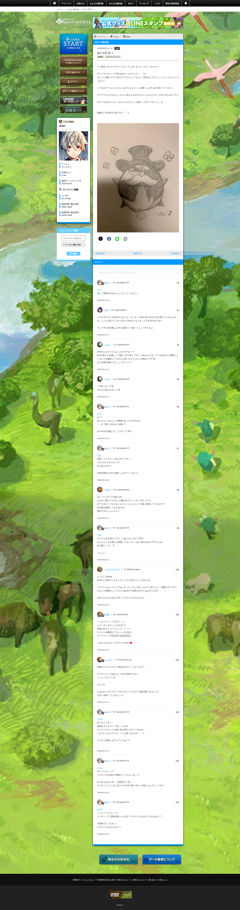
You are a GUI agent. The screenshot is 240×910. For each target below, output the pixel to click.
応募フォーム (163, 879)
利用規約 (75, 879)
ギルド (131, 3)
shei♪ (107, 282)
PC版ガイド (73, 72)
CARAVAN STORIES (120, 894)
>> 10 (99, 719)
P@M (107, 614)
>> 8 (99, 534)
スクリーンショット (113, 57)
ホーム (60, 9)
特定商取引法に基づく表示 (106, 879)
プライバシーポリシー (88, 879)
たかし (108, 344)
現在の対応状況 (172, 3)
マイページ (66, 3)
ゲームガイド (73, 109)
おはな (108, 489)
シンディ (108, 659)
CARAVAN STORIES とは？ (73, 100)
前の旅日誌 (100, 253)
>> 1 (99, 289)
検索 (75, 254)
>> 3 (99, 413)
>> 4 (99, 455)
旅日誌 (116, 36)
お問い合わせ (152, 879)
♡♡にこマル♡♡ (112, 569)
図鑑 (128, 36)
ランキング (144, 3)
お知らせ (80, 3)
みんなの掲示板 (96, 3)
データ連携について (73, 91)
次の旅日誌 (175, 253)
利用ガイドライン (122, 879)
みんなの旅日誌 (115, 3)
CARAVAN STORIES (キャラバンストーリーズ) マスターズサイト (73, 22)
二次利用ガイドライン (138, 879)
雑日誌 (100, 57)
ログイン (73, 82)
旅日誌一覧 (137, 253)
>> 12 (99, 809)
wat (106, 309)
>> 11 (99, 767)
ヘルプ (157, 3)
